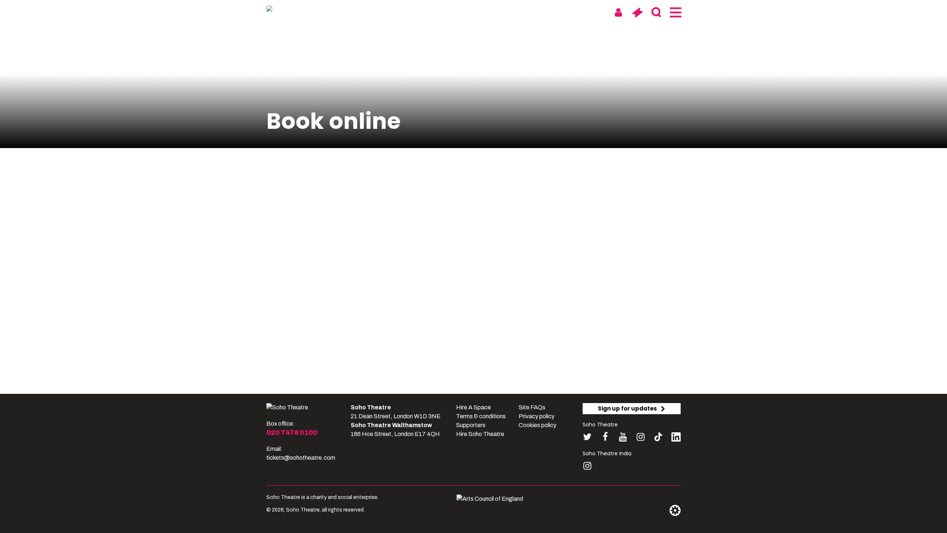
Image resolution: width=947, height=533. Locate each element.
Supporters (470, 425)
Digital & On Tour (569, 12)
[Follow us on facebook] (605, 437)
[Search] (656, 12)
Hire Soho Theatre (480, 434)
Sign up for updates (627, 408)
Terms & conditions (481, 416)
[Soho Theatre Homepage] (303, 10)
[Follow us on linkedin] (676, 438)
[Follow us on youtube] (622, 437)
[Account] (618, 12)
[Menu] (675, 12)
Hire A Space (473, 407)
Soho (463, 12)
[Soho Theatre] (287, 407)
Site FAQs (532, 407)
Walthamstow (505, 12)
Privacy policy (537, 416)
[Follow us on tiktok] (658, 437)
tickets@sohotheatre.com (300, 458)
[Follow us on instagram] (640, 437)
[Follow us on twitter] (587, 437)
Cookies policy (537, 425)
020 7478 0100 (291, 432)
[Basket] (637, 12)
